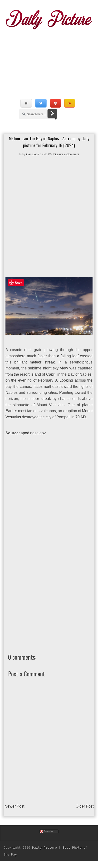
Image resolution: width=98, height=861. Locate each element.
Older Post (84, 806)
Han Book (32, 154)
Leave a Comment (67, 154)
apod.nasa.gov (33, 433)
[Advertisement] (49, 59)
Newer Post (14, 806)
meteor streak (42, 362)
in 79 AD (78, 417)
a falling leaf (67, 356)
